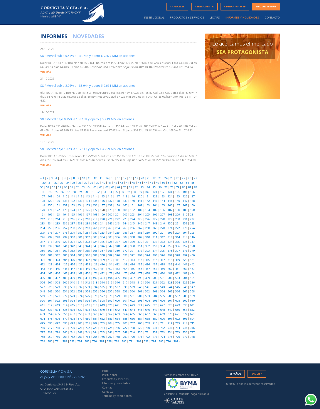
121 (147, 196)
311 (155, 237)
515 (110, 282)
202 (125, 214)
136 (102, 201)
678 (72, 319)
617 (87, 305)
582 (140, 296)
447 (72, 269)
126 (185, 196)
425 (65, 264)
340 (57, 246)
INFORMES (53, 36)
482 (177, 273)
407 (87, 260)
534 (95, 287)
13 (101, 178)
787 (101, 341)
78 (171, 187)
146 (177, 201)
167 (177, 205)
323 (87, 242)
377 (177, 251)
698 (65, 323)
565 (170, 291)
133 (80, 201)
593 (65, 300)
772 (147, 337)
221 (110, 219)
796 (168, 341)
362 (65, 251)
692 (177, 319)
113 (87, 196)
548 (42, 291)
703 (102, 323)
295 (192, 232)
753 (162, 332)
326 (110, 242)
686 (132, 319)
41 (109, 183)
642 (117, 310)
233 (42, 223)
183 (140, 210)
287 (132, 232)
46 (139, 183)
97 (128, 192)
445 (57, 269)
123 (162, 196)
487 (57, 278)
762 (72, 337)
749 (132, 332)
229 (170, 219)
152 (65, 205)
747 (117, 332)
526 (192, 282)
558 (117, 291)
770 (132, 337)
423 (50, 264)
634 (57, 310)
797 (175, 341)
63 (83, 187)
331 (147, 242)
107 (42, 196)
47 (145, 183)
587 (177, 296)
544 (170, 287)
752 (155, 332)
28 (189, 178)
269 (155, 228)
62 (77, 187)
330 (140, 242)
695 (42, 323)
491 (87, 278)
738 (50, 332)
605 (155, 300)
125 (177, 196)
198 (95, 214)
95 (116, 192)
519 (140, 282)
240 (95, 223)
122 (155, 196)
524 (177, 282)
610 (192, 300)
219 (95, 219)
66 (100, 187)
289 (147, 232)
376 (170, 251)
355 (170, 246)
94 (110, 192)
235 (57, 223)
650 (177, 310)
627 (162, 305)
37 (85, 183)
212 (42, 219)
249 (162, 223)
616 (80, 305)
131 (65, 201)
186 (162, 210)
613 (57, 305)
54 (187, 183)
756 (185, 332)
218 (87, 219)
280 (80, 232)
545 (177, 287)
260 (87, 228)
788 (109, 341)
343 (80, 246)
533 (87, 287)
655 (57, 314)
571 (57, 296)
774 (162, 337)
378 (185, 251)
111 (72, 196)
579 (117, 296)
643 (125, 310)
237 (72, 223)
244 (125, 223)
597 (95, 300)
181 (125, 210)
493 (102, 278)
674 (42, 319)
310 (147, 237)
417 (162, 260)
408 (95, 260)
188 (177, 210)
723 (95, 328)
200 (110, 214)
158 (110, 205)
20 (142, 178)
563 (155, 291)
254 (42, 228)
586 (170, 296)
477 (140, 273)
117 (117, 196)
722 (87, 328)
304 (102, 237)
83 (43, 192)
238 (80, 223)
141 (140, 201)
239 (87, 223)
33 (61, 183)
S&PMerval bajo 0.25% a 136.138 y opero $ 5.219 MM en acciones (87, 119)
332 (155, 242)
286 (125, 232)
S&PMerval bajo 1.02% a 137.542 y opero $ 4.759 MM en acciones (87, 149)
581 (132, 296)
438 (162, 264)
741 (72, 332)
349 (125, 246)
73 (142, 187)
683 (110, 319)
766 (102, 337)
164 (155, 205)
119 (132, 196)
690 (162, 319)
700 (80, 323)
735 (185, 328)
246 (140, 223)
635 (65, 310)
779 (42, 341)
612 (50, 305)
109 (57, 196)
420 (185, 260)
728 (132, 328)
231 (185, 219)
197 (87, 214)
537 (117, 287)
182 (132, 210)
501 (162, 278)
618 (95, 305)
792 (138, 341)
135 (95, 201)
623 (132, 305)
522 (162, 282)
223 (125, 219)
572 (65, 296)
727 (125, 328)
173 (65, 210)
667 (147, 314)
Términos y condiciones (116, 396)
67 (106, 187)
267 (140, 228)
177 (95, 210)
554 (87, 291)
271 (170, 228)
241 (102, 223)
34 (67, 183)
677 (65, 319)
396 (162, 255)
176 (87, 210)
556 (102, 291)
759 (50, 337)
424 (57, 264)
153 (72, 205)
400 (192, 255)
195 (72, 214)
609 (185, 300)
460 (170, 269)
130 (57, 201)
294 (185, 232)
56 (41, 187)
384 (72, 255)
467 (65, 273)
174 (72, 210)
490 (80, 278)
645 (140, 310)
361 (57, 251)
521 (155, 282)
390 (117, 255)
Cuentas (107, 387)
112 (80, 196)
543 (162, 287)
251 (177, 223)
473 (110, 273)
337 (192, 242)
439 (170, 264)
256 (57, 228)
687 (140, 319)
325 (102, 242)
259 (80, 228)
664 (125, 314)
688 (147, 319)
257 (65, 228)
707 (132, 323)
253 (192, 223)
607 (170, 300)
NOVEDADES (88, 36)
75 (154, 187)
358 (192, 246)
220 (102, 219)
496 (125, 278)
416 (155, 260)
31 (50, 183)
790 (124, 341)
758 (42, 337)
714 (185, 323)
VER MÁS (45, 71)
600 (117, 300)
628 (170, 305)
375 (162, 251)
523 (170, 282)
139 (125, 201)
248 (155, 223)
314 (177, 237)
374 (155, 251)
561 (140, 291)
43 (121, 183)
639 (95, 310)
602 (132, 300)
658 (80, 314)
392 (132, 255)
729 (140, 328)
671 (177, 314)
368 (110, 251)
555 (95, 291)
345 (95, 246)
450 (95, 269)
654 (50, 314)
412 (125, 260)
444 (50, 269)
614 (65, 305)
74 (148, 187)
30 (43, 183)
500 (155, 278)
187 (170, 210)
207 (162, 214)
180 (117, 210)
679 (80, 319)
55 (193, 183)
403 (57, 260)
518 (132, 282)
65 (94, 187)
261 (95, 228)
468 (72, 273)
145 (170, 201)
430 (102, 264)
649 (170, 310)
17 (124, 178)
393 (140, 255)
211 (192, 214)
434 (132, 264)
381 (50, 255)
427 (80, 264)
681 (95, 319)
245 (132, 223)
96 (122, 192)
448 (80, 269)
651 (185, 310)
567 (185, 291)
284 (110, 232)
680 (87, 319)
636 (72, 310)
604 (147, 300)
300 (72, 237)
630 (185, 305)
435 (140, 264)
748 (125, 332)
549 (50, 291)
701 (87, 323)
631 (192, 305)
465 (50, 273)
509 (65, 282)
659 (87, 314)
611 (42, 305)
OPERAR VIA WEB (235, 6)
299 (65, 237)
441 (185, 264)
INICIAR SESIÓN (266, 6)
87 (68, 192)
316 (192, 237)
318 (50, 242)
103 (169, 192)
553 (80, 291)
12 (95, 178)
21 (148, 178)
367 (102, 251)
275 (42, 232)
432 (117, 264)
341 (65, 246)
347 (110, 246)
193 (57, 214)
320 (65, 242)
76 (160, 187)
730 (147, 328)
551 (65, 291)
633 (50, 310)
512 (87, 282)
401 (42, 260)
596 (87, 300)
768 (117, 337)
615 (72, 305)
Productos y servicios (187, 17)
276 (50, 232)
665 (132, 314)
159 (117, 205)
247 (147, 223)
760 (57, 337)
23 (160, 178)
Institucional (154, 17)
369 (117, 251)
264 (117, 228)
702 (95, 323)
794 (153, 341)
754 (170, 332)
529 (57, 287)
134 (87, 201)
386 (87, 255)
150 (50, 205)
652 (192, 310)
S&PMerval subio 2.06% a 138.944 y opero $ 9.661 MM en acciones (87, 85)
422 (42, 264)
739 (57, 332)
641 (110, 310)
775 (170, 337)
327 (117, 242)
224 (132, 219)
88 (74, 192)
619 (102, 305)
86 (62, 192)
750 (140, 332)
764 (87, 337)
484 (192, 273)
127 (192, 196)
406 (80, 260)
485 (42, 278)
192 (50, 214)
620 (110, 305)
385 (80, 255)
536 (110, 287)
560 (132, 291)
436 (147, 264)
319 (57, 242)
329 (132, 242)
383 (65, 255)
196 (80, 214)
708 (140, 323)
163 (147, 205)
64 (89, 187)
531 (72, 287)
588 (185, 296)
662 (110, 314)
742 (80, 332)
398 (177, 255)
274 (192, 228)
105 (185, 192)
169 (192, 205)
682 (102, 319)
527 (42, 287)
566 (177, 291)
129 (50, 201)
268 (147, 228)
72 (136, 187)
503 (177, 278)
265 (125, 228)
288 (140, 232)
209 (177, 214)
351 (140, 246)
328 (125, 242)
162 (140, 205)
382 (57, 255)
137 (110, 201)
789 (116, 341)
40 (103, 183)
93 (104, 192)
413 (132, 260)
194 (65, 214)
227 (155, 219)
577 (102, 296)
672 (185, 314)
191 (42, 214)
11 (89, 178)
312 (162, 237)
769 (125, 337)
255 (50, 228)
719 (65, 328)
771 (140, 337)
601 (125, 300)
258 (72, 228)
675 (50, 319)
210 (185, 214)
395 (155, 255)
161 (132, 205)
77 (165, 187)
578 (110, 296)
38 (91, 183)
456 (140, 269)
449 (87, 269)
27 (183, 178)
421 (192, 260)
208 (170, 214)
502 (170, 278)
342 (72, 246)
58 (53, 187)
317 (42, 242)
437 (155, 264)
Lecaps (215, 17)
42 (115, 183)
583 (147, 296)
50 (163, 183)
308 (132, 237)
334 (170, 242)
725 (110, 328)
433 (125, 264)
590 (42, 300)
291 (162, 232)
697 (57, 323)
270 (162, 228)
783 (72, 341)
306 (117, 237)
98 (134, 192)
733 (170, 328)
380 (42, 255)
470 (87, 273)
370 (125, 251)
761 (65, 337)
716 (42, 328)
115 (102, 196)
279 (72, 232)
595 (80, 300)
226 (147, 219)
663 (117, 314)
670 (170, 314)
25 (171, 178)
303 (95, 237)
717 (50, 328)
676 (57, 319)
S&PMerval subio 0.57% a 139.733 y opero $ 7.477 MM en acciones (87, 56)
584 (155, 296)
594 (72, 300)
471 (95, 273)
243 (117, 223)
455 (132, 269)
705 (117, 323)
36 (79, 183)
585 (162, 296)
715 (192, 323)
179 (110, 210)
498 (140, 278)
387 (95, 255)
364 (80, 251)
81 (189, 187)
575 (87, 296)
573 (72, 296)
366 (95, 251)
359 (42, 251)
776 (177, 337)
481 (170, 273)
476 (132, 273)
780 (50, 341)
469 (80, 273)
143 (155, 201)
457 (147, 269)
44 (127, 183)
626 (155, 305)
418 (170, 260)
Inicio (105, 371)
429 (95, 264)
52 (175, 183)
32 (55, 183)
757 (192, 332)
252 (185, 223)
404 (65, 260)
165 (162, 205)
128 (42, 201)
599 (110, 300)
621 (117, 305)
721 (80, 328)
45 (133, 183)
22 (154, 178)
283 (102, 232)
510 (72, 282)
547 (192, 287)
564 (162, 291)
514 (102, 282)
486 (50, 278)
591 (50, 300)
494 (110, 278)
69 (118, 187)
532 (80, 287)
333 (162, 242)
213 (50, 219)
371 (132, 251)
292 (170, 232)
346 (102, 246)
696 (50, 323)
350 (132, 246)
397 (170, 255)
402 (50, 260)
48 (151, 183)
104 (177, 192)
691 (170, 319)
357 (185, 246)
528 (50, 287)
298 (57, 237)
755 (177, 332)
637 (80, 310)
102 (162, 192)
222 (117, 219)
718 (57, 328)
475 (125, 273)
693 (185, 319)
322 (80, 242)
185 (155, 210)
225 (140, 219)
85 (56, 192)
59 (59, 187)
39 (97, 183)
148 (192, 201)
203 (132, 214)
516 (117, 282)
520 (147, 282)
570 (50, 296)
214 (57, 219)
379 (192, 251)
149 (42, 205)
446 (65, 269)
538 (125, 287)
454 (125, 269)
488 (65, 278)
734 (177, 328)
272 (177, 228)
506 (42, 282)
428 (87, 264)
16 (118, 178)
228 (162, 219)
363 (72, 251)
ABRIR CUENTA (204, 6)
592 (57, 300)
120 (140, 196)
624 (140, 305)
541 (147, 287)
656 (65, 314)
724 (102, 328)
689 (155, 319)
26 (177, 178)
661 (102, 314)
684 (117, 319)
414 (140, 260)
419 (177, 260)
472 (102, 273)
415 (147, 260)
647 (155, 310)
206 (155, 214)
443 (42, 269)
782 (64, 341)
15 (112, 178)
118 (125, 196)
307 (125, 237)
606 (162, 300)
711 (162, 323)
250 (170, 223)
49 (157, 183)
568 (192, 291)
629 (177, 305)
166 (170, 205)
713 (177, 323)
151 (57, 205)
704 (110, 323)
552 (72, 291)
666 (140, 314)
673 (192, 314)
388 (102, 255)
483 (185, 273)
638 (87, 310)
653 (42, 314)
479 (155, 273)
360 (50, 251)
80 (183, 187)
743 (87, 332)
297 (50, 237)
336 (185, 242)
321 (72, 242)
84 (50, 192)
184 (147, 210)
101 (154, 192)
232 (192, 219)
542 (155, 287)
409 (102, 260)
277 (57, 232)
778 (192, 337)
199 (102, 214)
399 (185, 255)
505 (192, 278)
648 (162, 310)
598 (102, 300)
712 (170, 323)
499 (147, 278)
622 (125, 305)
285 (117, 232)
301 (80, 237)
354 (162, 246)
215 (65, 219)
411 (117, 260)
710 (155, 323)
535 (102, 287)
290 (155, 232)
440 (177, 264)
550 (57, 291)
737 (42, 332)
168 (185, 205)
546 (185, 287)
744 (95, 332)
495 (117, 278)
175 (80, 210)
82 (195, 187)
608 (177, 300)
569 (42, 296)
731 (155, 328)
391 (125, 255)
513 (95, 282)
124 (170, 196)
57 (47, 187)
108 (50, 196)
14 (106, 178)
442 (192, 264)
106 (192, 192)
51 (169, 183)
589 (192, 296)
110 (65, 196)
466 (57, 273)
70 (124, 187)
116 (110, 196)
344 (87, 246)
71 (130, 187)
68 (112, 187)
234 (50, 223)
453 (117, 269)
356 (177, 246)
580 (125, 296)
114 (95, 196)
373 (147, 251)
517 (125, 282)
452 (110, 269)
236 (65, 223)
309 (140, 237)
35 (73, 183)
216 (72, 219)
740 (65, 332)
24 (165, 178)
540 (140, 287)
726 (117, 328)
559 (125, 291)
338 (42, 246)
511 (80, 282)
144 (162, 201)
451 (102, 269)
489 (72, 278)
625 (147, 305)
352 (147, 246)
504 (185, 278)
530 (65, 287)
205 (147, 214)
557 (110, 291)
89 (80, 192)
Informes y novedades (242, 17)
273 (185, 228)
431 (110, 264)
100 (147, 192)
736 (192, 328)
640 (102, 310)
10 (83, 178)
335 (177, 242)
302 (87, 237)
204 (140, 214)
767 (110, 337)
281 (87, 232)
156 (95, 205)
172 (57, 210)
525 (185, 282)
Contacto (272, 17)
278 (65, 232)
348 (117, 246)
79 (177, 187)
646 (147, 310)
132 (72, 201)
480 (162, 273)
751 (147, 332)
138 (117, 201)
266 (132, 228)
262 (102, 228)
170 (42, 210)
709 (147, 323)
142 (147, 201)
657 (72, 314)
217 (80, 219)
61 (71, 187)
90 (86, 192)
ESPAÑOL (235, 373)
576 (95, 296)
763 (80, 337)
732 (162, 328)
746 (110, 332)
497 (132, 278)
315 (185, 237)
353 (155, 246)
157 (102, 205)
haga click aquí (200, 394)
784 (79, 341)
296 (42, 237)
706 (125, 323)
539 (132, 287)
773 (155, 337)
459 (162, 269)
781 (57, 341)
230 (177, 219)
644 (132, 310)
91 (92, 192)
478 (147, 273)
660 (95, 314)
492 (95, 278)
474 (117, 273)
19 (136, 178)
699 (72, 323)
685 (125, 319)
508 (57, 282)
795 (161, 341)
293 (177, 232)
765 (95, 337)
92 (98, 192)
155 (87, 205)
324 (95, 242)
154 (80, 205)
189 (185, 210)
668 (155, 314)
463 (192, 269)
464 (42, 273)
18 (130, 178)
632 (42, 310)
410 (110, 260)
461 (177, 269)
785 (87, 341)
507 (50, 282)
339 (50, 246)
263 (110, 228)
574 (80, 296)
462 (185, 269)
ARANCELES (177, 6)
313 (170, 237)
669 (162, 314)
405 (72, 260)
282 (95, 232)
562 (147, 291)
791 (131, 341)
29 (195, 178)
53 (181, 183)
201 (117, 214)
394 (147, 255)
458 (155, 269)
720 (72, 328)
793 (146, 341)
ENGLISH (257, 373)
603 (140, 300)
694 (192, 319)
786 (94, 341)
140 (132, 201)
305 (110, 237)
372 (140, 251)
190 (192, 210)
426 (72, 264)
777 (185, 337)
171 (50, 210)
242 (110, 223)
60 (65, 187)
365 (87, 251)
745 (102, 332)
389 (110, 255)
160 (125, 205)
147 (185, 201)
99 (140, 192)
